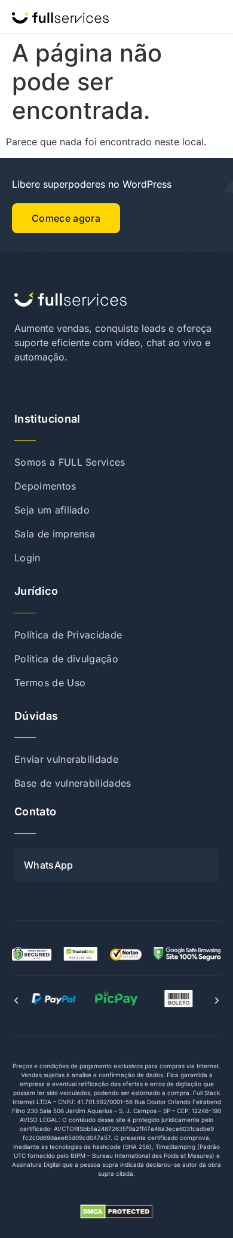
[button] (16, 1000)
